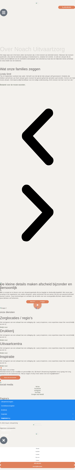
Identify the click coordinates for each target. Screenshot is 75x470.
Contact (3, 430)
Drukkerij (4, 410)
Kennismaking (5, 418)
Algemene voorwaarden (7, 428)
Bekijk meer (4, 327)
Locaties (37, 454)
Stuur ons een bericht (10, 377)
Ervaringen (4, 435)
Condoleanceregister (8, 406)
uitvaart (18, 322)
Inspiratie (4, 414)
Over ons (37, 457)
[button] (37, 137)
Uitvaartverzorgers (7, 401)
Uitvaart (37, 448)
